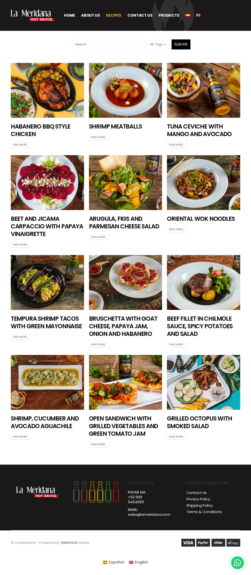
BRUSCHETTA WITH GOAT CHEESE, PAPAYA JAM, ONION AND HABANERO (123, 326)
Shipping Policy (200, 505)
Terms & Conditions (204, 511)
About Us (90, 15)
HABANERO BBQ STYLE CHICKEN (40, 130)
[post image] (47, 90)
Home (69, 15)
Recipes (113, 15)
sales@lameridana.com (149, 514)
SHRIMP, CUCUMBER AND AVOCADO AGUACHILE (45, 422)
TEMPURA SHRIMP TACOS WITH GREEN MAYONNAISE (46, 322)
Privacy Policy (198, 499)
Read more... (20, 145)
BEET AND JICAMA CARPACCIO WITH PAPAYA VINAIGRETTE (47, 226)
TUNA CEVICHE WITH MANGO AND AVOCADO (199, 130)
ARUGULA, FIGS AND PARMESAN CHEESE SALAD (124, 222)
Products (169, 15)
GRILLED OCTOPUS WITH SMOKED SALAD (199, 422)
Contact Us (139, 15)
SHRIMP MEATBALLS (115, 126)
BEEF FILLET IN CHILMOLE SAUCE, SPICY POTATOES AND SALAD (200, 326)
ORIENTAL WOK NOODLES (201, 219)
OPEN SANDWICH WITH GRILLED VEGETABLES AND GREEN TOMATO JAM (123, 426)
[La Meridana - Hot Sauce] (33, 15)
